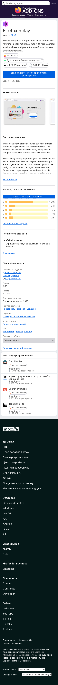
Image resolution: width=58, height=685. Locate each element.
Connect (8, 583)
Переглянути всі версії (14, 324)
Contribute (9, 588)
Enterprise (8, 568)
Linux (6, 529)
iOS (5, 518)
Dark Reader (15, 361)
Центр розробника (14, 462)
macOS (7, 513)
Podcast (8, 629)
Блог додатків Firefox (16, 452)
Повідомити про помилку (18, 483)
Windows (8, 508)
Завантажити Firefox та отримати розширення (29, 74)
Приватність (9, 640)
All (4, 534)
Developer (9, 593)
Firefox (15, 35)
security (28, 331)
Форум (7, 478)
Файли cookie (25, 640)
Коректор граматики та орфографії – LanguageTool (29, 377)
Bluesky (7, 624)
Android (7, 523)
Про (5, 446)
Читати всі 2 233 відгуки (15, 223)
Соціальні (31, 309)
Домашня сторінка (12, 272)
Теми (30, 15)
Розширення (18, 15)
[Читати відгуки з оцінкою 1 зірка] (28, 217)
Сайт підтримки (11, 275)
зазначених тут (25, 649)
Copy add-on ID (13, 278)
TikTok (7, 618)
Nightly (7, 548)
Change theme (10, 674)
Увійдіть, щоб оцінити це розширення (29, 197)
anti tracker (8, 331)
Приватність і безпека (14, 309)
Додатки (8, 441)
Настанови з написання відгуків (22, 488)
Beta (5, 554)
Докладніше (9, 253)
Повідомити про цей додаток (18, 348)
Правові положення (12, 643)
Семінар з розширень (15, 457)
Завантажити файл (12, 81)
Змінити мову (9, 669)
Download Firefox (13, 503)
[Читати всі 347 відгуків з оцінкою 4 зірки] (28, 206)
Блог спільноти (12, 472)
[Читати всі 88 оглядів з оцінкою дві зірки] (28, 214)
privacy (19, 331)
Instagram (8, 608)
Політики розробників (16, 467)
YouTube (8, 613)
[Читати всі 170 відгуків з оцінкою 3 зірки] (28, 210)
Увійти (53, 3)
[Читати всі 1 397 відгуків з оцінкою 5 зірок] (28, 202)
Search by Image (18, 389)
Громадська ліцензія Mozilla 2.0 (19, 316)
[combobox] (26, 3)
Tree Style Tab (16, 404)
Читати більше (10, 179)
